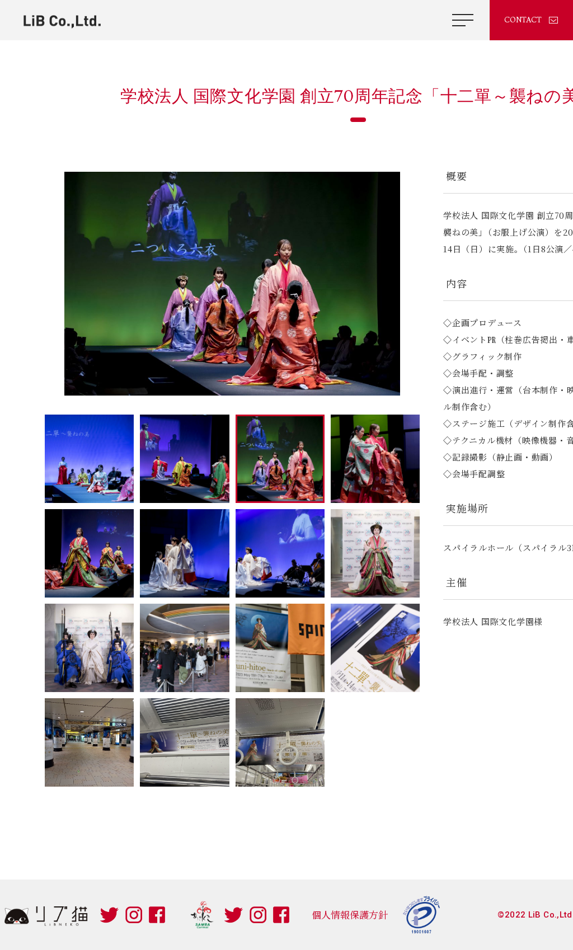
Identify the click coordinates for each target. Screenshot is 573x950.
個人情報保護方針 (350, 914)
